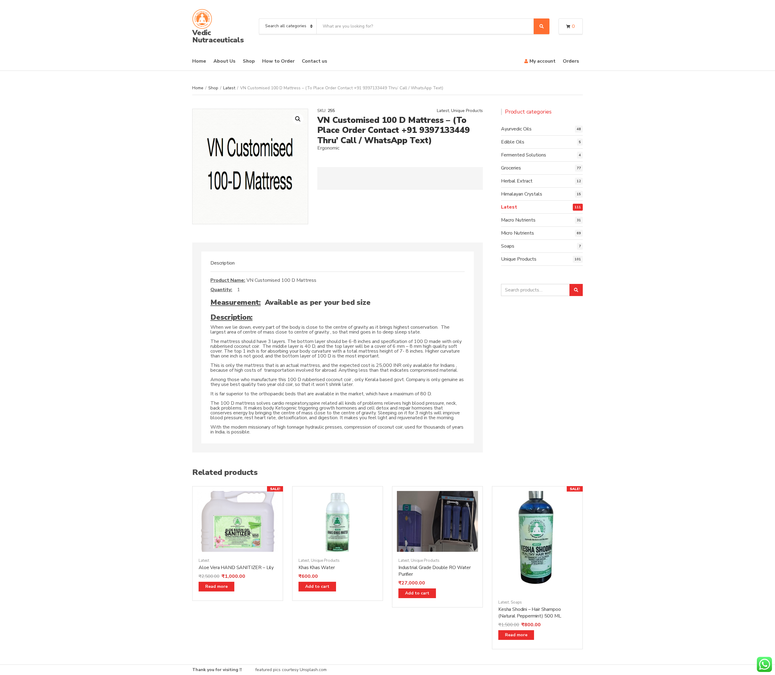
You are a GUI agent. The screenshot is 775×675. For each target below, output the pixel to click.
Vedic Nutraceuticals (218, 36)
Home (199, 61)
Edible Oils (512, 142)
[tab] (222, 263)
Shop (249, 61)
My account (542, 61)
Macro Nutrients (518, 220)
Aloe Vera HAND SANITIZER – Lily (236, 567)
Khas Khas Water (316, 567)
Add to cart (317, 586)
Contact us (314, 61)
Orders (571, 61)
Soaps (507, 246)
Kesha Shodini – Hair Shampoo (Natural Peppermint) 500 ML (529, 612)
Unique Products (467, 111)
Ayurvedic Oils (516, 129)
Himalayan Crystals (521, 194)
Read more (216, 586)
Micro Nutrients (517, 233)
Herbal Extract (517, 181)
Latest (229, 88)
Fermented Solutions (523, 155)
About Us (224, 61)
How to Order (278, 61)
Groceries (511, 168)
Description (222, 263)
